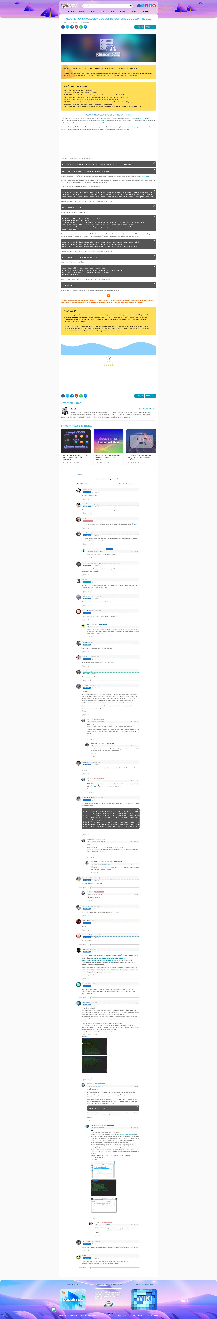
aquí (113, 1294)
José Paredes (86, 906)
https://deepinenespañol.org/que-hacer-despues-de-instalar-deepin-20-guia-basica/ (110, 849)
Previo (140, 27)
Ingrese (80, 474)
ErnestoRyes (86, 656)
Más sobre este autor (145, 409)
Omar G (84, 533)
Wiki (113, 11)
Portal (72, 11)
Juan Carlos (90, 549)
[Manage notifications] (3, 1315)
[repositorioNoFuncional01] (103, 1196)
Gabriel (84, 949)
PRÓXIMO (149, 27)
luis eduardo (86, 610)
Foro (93, 11)
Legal (147, 1315)
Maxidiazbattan (87, 797)
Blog (103, 11)
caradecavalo (86, 935)
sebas (84, 671)
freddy (89, 624)
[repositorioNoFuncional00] (103, 1177)
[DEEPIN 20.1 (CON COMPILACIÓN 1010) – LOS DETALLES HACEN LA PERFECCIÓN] (141, 441)
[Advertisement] (108, 144)
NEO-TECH (85, 1002)
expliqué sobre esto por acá (113, 1230)
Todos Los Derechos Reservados (87, 1315)
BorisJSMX (85, 504)
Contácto (155, 1315)
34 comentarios (86, 22)
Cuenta (147, 11)
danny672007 (86, 596)
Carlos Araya (86, 1241)
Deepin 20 (103, 120)
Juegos (83, 11)
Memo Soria (86, 685)
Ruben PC (85, 920)
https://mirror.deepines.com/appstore (124, 1134)
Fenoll (64, 22)
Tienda (123, 11)
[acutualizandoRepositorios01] (94, 1054)
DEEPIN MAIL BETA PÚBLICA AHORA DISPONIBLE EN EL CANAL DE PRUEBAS (107, 458)
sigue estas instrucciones (140, 118)
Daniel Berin (86, 762)
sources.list (145, 176)
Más (135, 11)
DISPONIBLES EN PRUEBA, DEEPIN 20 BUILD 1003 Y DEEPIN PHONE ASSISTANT (75, 458)
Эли (88, 1083)
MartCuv (84, 983)
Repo (140, 1315)
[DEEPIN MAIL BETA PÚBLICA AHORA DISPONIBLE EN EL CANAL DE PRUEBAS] (108, 441)
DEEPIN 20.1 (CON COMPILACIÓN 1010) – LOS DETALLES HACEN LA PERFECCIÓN (139, 458)
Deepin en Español (64, 1315)
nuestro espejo (134, 127)
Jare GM (84, 489)
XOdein (84, 642)
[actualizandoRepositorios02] (94, 1072)
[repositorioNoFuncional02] (104, 1212)
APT (92, 279)
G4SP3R (132, 462)
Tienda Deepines (105, 315)
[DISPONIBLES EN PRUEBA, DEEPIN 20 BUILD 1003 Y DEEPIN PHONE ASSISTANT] (76, 441)
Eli (65, 462)
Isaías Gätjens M (92, 839)
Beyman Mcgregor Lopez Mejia (91, 563)
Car (83, 579)
